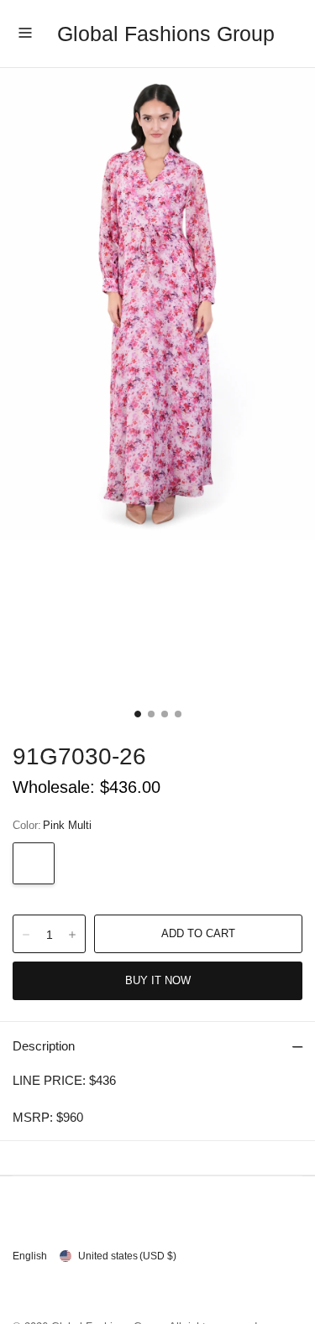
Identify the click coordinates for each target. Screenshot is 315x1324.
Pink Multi (34, 863)
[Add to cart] (198, 934)
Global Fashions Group (166, 33)
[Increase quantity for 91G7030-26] (72, 934)
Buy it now (158, 980)
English (30, 1256)
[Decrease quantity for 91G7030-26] (26, 934)
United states (127, 1256)
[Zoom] (157, 304)
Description (44, 1046)
